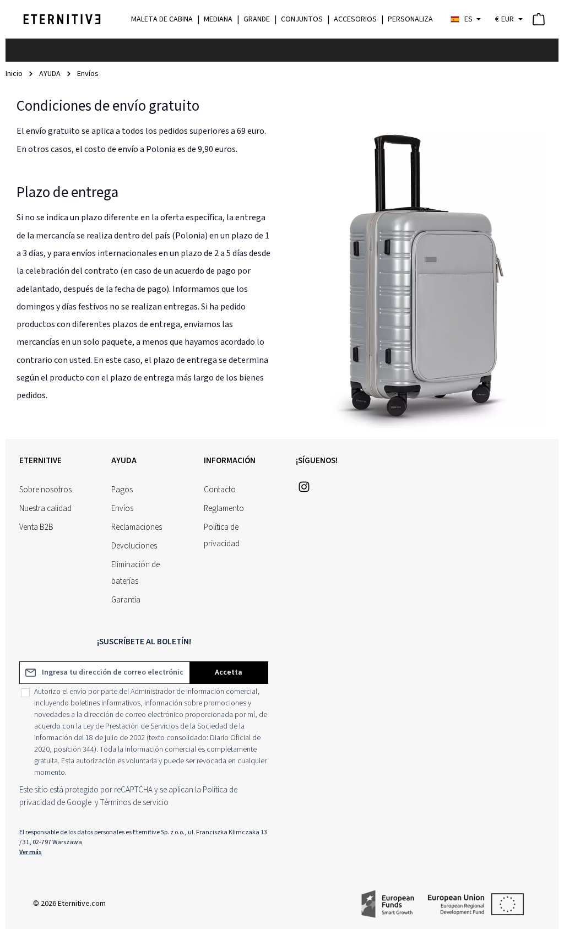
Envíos (122, 508)
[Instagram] (304, 490)
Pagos (122, 490)
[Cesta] (539, 19)
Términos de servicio (134, 802)
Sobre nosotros (45, 490)
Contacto (220, 490)
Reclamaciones (136, 527)
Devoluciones (134, 546)
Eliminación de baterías (135, 573)
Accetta (228, 672)
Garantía (125, 600)
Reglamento (224, 508)
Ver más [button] (30, 852)
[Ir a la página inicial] (62, 19)
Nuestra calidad (45, 508)
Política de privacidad (222, 535)
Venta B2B (36, 527)
